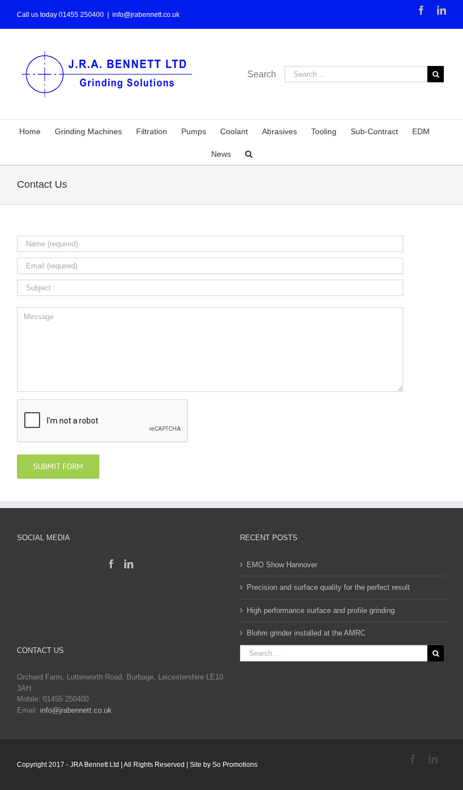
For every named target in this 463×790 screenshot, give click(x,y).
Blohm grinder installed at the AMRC (306, 633)
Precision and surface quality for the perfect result (328, 587)
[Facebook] (111, 563)
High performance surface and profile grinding (321, 610)
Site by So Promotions (223, 765)
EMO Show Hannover (282, 564)
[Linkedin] (128, 563)
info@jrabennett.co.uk (146, 15)
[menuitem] (37, 131)
